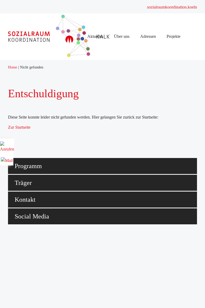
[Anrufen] (7, 147)
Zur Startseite (19, 127)
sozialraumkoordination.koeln (172, 7)
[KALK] (76, 55)
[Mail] (7, 158)
